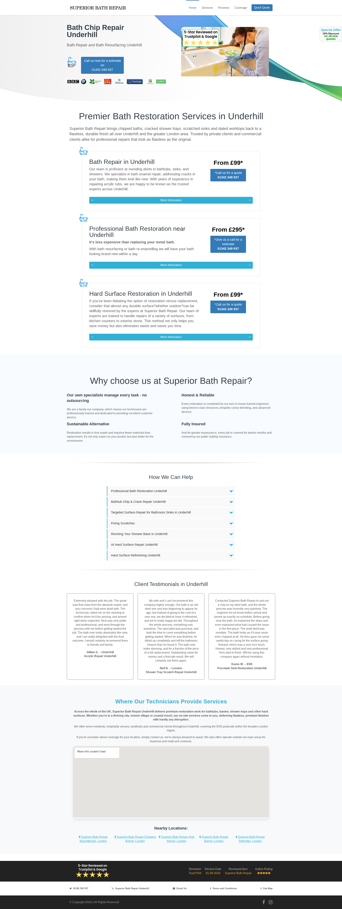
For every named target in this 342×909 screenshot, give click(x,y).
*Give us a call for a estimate (228, 244)
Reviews (223, 7)
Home (192, 7)
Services (207, 7)
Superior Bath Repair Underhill (132, 888)
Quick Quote (262, 7)
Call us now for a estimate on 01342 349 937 (102, 65)
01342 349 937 (80, 888)
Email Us (181, 888)
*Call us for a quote (228, 175)
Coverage (241, 7)
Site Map (268, 888)
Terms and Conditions (225, 888)
